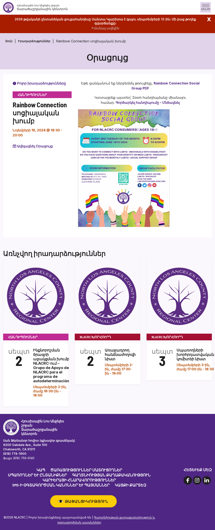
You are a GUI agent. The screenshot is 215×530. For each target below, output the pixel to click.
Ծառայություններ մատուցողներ (86, 470)
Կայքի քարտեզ (130, 485)
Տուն (8, 41)
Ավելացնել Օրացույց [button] (35, 146)
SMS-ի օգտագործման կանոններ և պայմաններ (61, 485)
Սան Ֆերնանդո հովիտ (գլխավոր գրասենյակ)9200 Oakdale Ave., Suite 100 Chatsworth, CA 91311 (39, 445)
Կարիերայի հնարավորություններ (79, 480)
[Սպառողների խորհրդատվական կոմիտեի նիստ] (179, 296)
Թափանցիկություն (86, 501)
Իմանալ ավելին (105, 28)
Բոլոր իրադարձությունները (41, 83)
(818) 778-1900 (14, 453)
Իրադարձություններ (34, 41)
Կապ (41, 470)
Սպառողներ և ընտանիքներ (37, 475)
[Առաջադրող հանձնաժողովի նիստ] (107, 296)
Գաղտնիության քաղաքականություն (111, 475)
